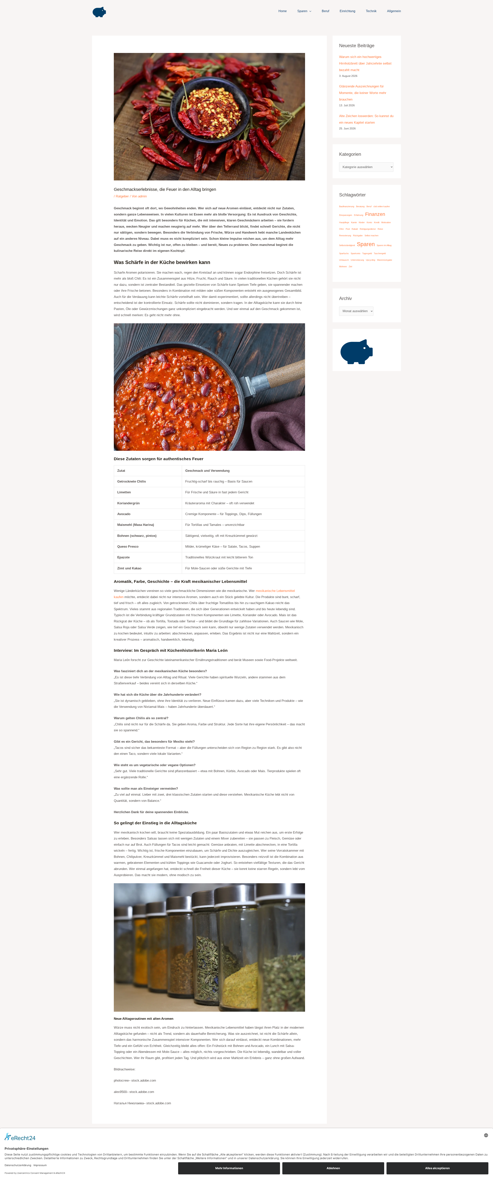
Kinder (362, 222)
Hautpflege (344, 222)
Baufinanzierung (346, 206)
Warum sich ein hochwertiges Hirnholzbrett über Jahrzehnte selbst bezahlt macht (365, 63)
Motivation (386, 222)
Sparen (302, 11)
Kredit (376, 222)
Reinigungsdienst (368, 229)
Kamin (354, 222)
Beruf (325, 11)
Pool (348, 229)
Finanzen (375, 214)
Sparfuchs (344, 253)
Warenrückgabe (384, 260)
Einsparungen (345, 215)
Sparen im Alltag (384, 245)
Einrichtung (347, 11)
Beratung (360, 206)
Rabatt (355, 229)
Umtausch (344, 260)
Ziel (350, 266)
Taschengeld (380, 253)
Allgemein (394, 11)
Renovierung (345, 235)
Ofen (341, 229)
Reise (380, 229)
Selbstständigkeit (347, 245)
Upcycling (370, 260)
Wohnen (343, 266)
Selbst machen (371, 235)
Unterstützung (357, 260)
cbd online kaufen (381, 206)
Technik (371, 11)
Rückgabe (358, 235)
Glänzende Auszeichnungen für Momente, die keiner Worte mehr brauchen (362, 93)
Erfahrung (358, 215)
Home (282, 11)
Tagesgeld (367, 253)
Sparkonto (355, 253)
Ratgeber (122, 196)
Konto (369, 222)
